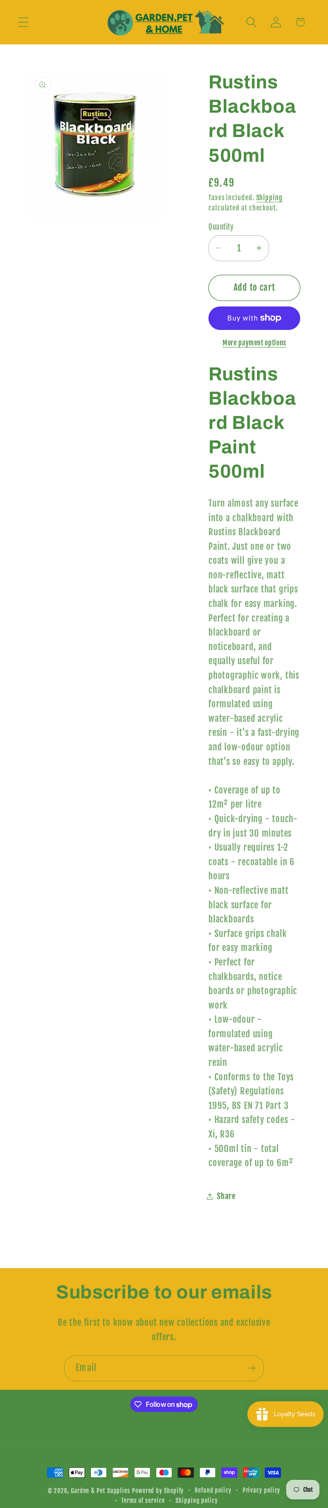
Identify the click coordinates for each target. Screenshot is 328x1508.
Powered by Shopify (158, 1491)
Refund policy (213, 1490)
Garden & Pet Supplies (100, 1491)
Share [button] (226, 1196)
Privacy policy (262, 1490)
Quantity (220, 226)
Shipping (269, 197)
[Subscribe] (251, 1368)
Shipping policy (197, 1501)
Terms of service (143, 1501)
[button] (23, 22)
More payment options (254, 342)
